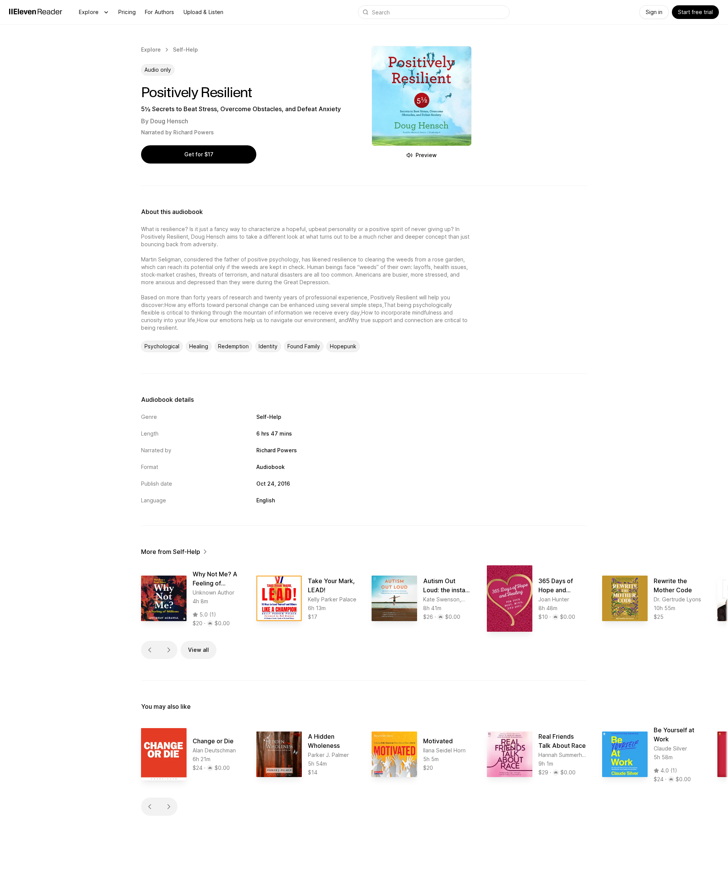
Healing (198, 346)
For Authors (159, 12)
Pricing (127, 12)
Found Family (303, 346)
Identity (268, 346)
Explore (89, 12)
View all (198, 650)
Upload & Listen (204, 12)
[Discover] (106, 12)
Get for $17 (198, 154)
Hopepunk (343, 346)
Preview (426, 155)
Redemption (233, 346)
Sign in (654, 12)
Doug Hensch (169, 121)
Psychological (161, 346)
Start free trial (695, 12)
